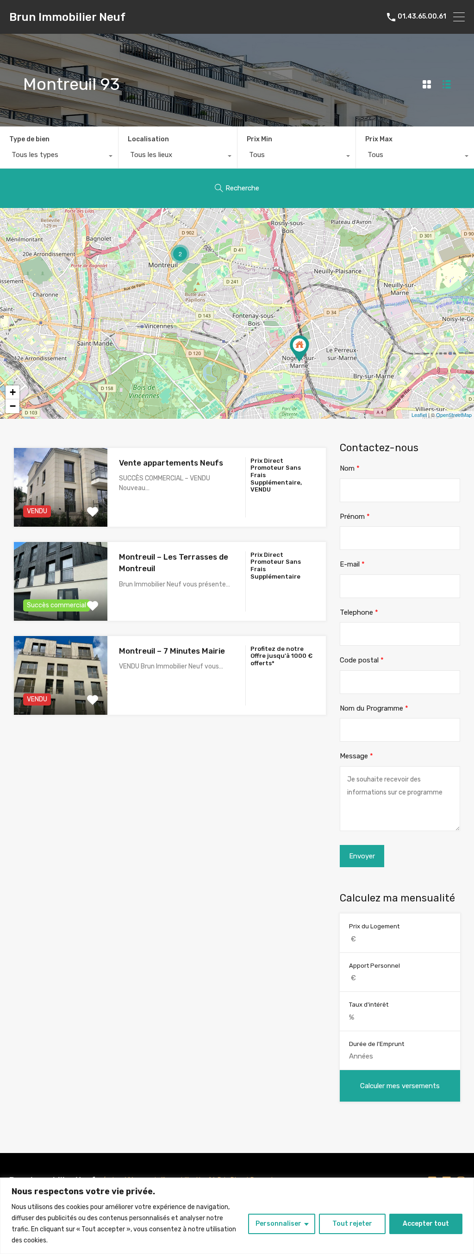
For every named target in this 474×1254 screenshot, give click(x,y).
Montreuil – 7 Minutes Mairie (172, 650)
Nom (350, 468)
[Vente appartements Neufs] (299, 348)
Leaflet (419, 414)
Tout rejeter (352, 1224)
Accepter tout (426, 1224)
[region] (237, 1216)
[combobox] (59, 157)
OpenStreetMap (454, 414)
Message (356, 756)
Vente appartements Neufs (171, 462)
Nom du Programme (374, 708)
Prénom (355, 516)
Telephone (359, 612)
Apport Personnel (374, 965)
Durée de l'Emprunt (376, 1043)
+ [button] (13, 392)
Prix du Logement (374, 926)
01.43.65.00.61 (422, 16)
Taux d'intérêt (368, 1004)
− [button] (13, 406)
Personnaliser (278, 1224)
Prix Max (379, 139)
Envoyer (362, 856)
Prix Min (259, 139)
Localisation (148, 139)
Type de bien (29, 139)
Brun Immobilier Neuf (67, 17)
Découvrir (60, 511)
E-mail (352, 564)
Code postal (362, 660)
